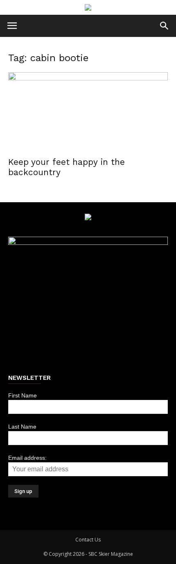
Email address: (27, 457)
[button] (164, 26)
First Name (22, 395)
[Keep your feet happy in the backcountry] (88, 111)
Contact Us (88, 539)
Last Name (22, 426)
